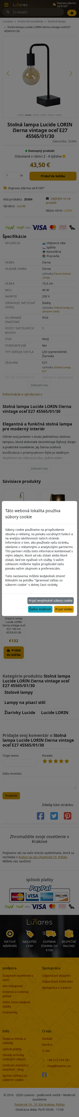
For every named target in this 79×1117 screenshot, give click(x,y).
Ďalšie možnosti (40, 609)
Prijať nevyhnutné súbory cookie (50, 600)
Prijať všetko (63, 609)
